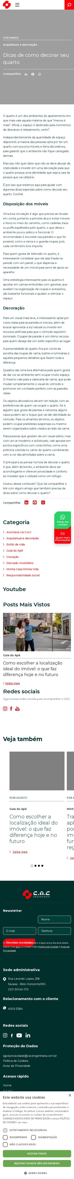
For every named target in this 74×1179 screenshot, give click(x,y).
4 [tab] (43, 867)
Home (7, 1085)
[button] (37, 1173)
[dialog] (37, 1135)
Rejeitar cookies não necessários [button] (37, 1163)
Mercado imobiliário (20, 563)
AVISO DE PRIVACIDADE (37, 1118)
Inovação (12, 557)
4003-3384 (15, 1009)
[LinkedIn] (27, 74)
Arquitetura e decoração (22, 538)
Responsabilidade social (23, 575)
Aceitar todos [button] (36, 1153)
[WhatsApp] (41, 74)
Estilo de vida (15, 544)
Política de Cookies (48, 946)
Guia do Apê (14, 550)
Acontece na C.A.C (18, 532)
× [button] (69, 1095)
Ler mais (22, 1122)
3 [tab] (40, 867)
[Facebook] (34, 74)
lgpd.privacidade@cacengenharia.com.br (30, 1056)
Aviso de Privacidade (16, 1066)
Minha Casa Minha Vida (22, 569)
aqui (18, 946)
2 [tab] (37, 867)
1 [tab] (33, 867)
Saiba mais (12, 683)
